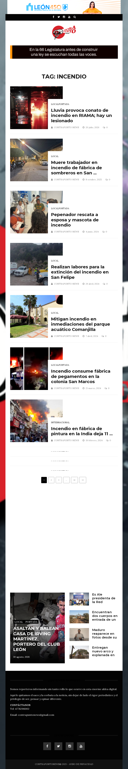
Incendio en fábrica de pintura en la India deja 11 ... (82, 431)
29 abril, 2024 (93, 283)
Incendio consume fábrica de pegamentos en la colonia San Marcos (80, 376)
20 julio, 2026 (93, 127)
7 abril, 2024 (92, 336)
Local (55, 104)
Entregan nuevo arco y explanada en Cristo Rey (103, 653)
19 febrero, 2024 (94, 440)
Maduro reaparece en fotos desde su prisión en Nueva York (104, 637)
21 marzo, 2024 (94, 388)
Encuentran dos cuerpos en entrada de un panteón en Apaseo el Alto (105, 619)
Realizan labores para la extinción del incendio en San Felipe (80, 272)
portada (64, 104)
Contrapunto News (66, 127)
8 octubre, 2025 (94, 179)
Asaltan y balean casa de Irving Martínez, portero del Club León (36, 639)
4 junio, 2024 (92, 231)
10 (74, 480)
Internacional (60, 422)
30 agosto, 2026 (21, 657)
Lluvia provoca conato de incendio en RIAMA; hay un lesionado (81, 115)
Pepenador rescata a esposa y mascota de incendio (75, 220)
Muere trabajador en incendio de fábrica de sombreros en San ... (76, 167)
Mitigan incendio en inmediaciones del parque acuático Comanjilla (80, 324)
